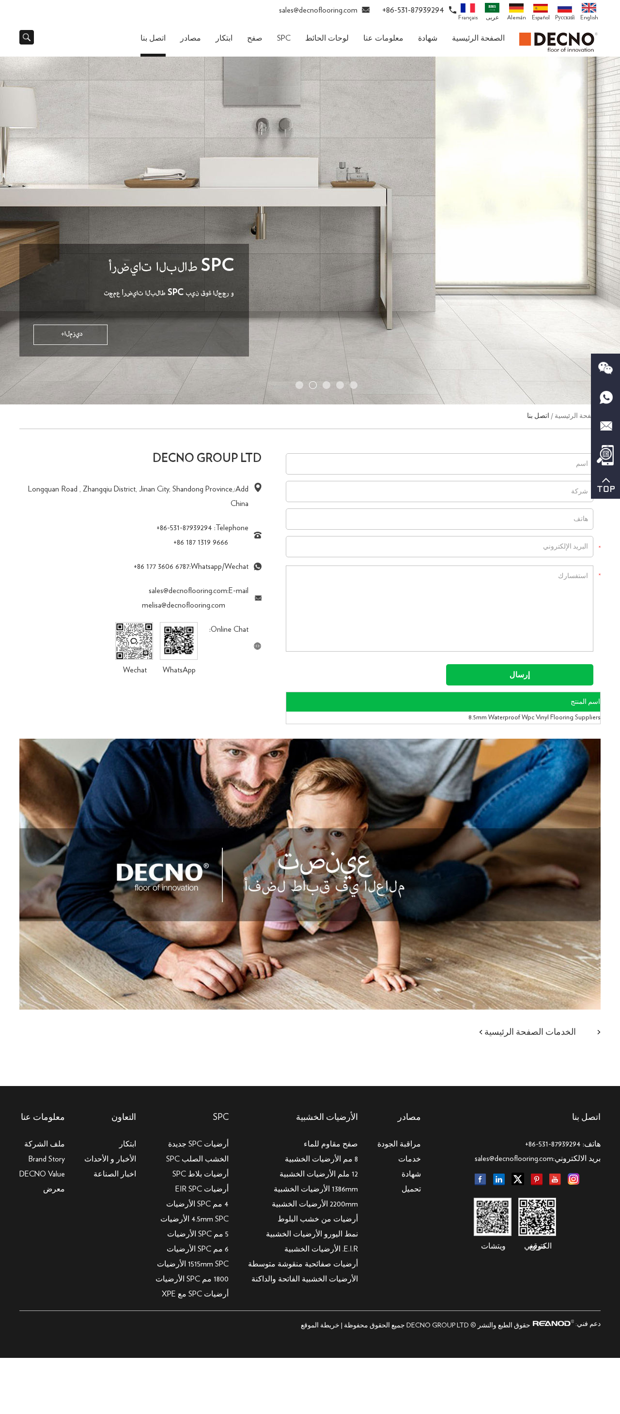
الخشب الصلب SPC (197, 1159)
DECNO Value (42, 1174)
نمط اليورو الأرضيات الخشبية (312, 1234)
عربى (492, 17)
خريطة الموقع (320, 1325)
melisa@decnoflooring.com (183, 605)
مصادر (190, 38)
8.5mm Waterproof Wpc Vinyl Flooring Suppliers (534, 717)
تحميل (411, 1189)
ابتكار (224, 38)
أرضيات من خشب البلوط (318, 1219)
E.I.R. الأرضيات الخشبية (321, 1249)
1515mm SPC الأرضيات (193, 1264)
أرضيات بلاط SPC (200, 1174)
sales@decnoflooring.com (318, 10)
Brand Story (47, 1159)
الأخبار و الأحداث (110, 1159)
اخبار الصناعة (114, 1174)
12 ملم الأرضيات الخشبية (318, 1174)
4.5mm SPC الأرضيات (194, 1219)
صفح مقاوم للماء (331, 1144)
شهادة (427, 38)
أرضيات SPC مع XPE (195, 1294)
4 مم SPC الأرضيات (197, 1204)
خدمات (409, 1159)
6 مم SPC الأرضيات (198, 1249)
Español (541, 17)
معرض (54, 1189)
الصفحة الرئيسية (478, 38)
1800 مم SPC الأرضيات (192, 1279)
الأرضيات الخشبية (327, 1117)
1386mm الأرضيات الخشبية (316, 1189)
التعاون (123, 1117)
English (589, 17)
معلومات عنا (383, 38)
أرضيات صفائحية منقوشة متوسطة (303, 1264)
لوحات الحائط (327, 38)
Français (468, 17)
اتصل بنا (153, 38)
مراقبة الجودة (399, 1144)
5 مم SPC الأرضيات (198, 1234)
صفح (255, 38)
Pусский (564, 17)
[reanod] (552, 1324)
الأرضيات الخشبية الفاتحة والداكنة (304, 1279)
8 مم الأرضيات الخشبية (321, 1159)
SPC (284, 38)
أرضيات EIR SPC (202, 1189)
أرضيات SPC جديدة (198, 1144)
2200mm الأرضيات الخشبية (315, 1204)
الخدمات (560, 1032)
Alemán (516, 17)
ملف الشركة (44, 1144)
